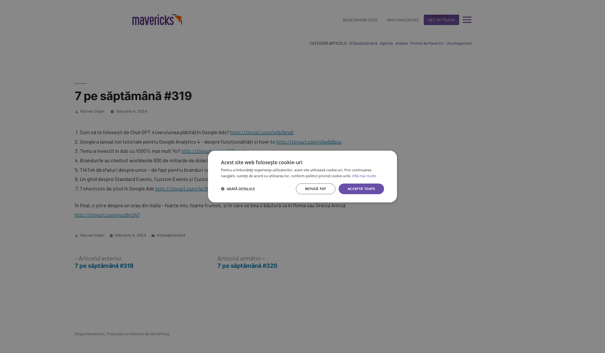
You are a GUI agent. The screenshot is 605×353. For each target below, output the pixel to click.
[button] (238, 189)
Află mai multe (364, 175)
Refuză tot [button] (315, 188)
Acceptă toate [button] (361, 188)
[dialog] (302, 176)
